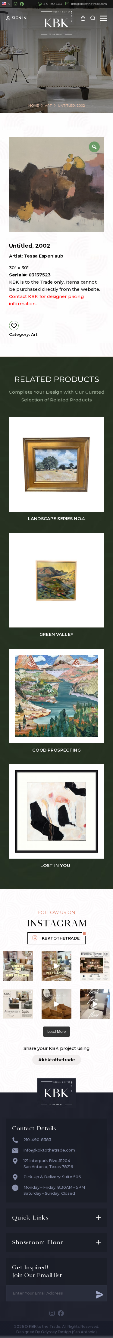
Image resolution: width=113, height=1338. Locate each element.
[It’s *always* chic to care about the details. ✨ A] (57, 966)
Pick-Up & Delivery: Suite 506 (52, 1177)
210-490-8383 (52, 3)
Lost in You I (56, 865)
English (6, 3)
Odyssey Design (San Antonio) (69, 1332)
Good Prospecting (56, 750)
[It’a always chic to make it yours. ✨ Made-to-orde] (18, 966)
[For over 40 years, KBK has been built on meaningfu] (18, 1004)
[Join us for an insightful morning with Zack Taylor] (95, 966)
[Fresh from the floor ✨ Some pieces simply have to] (95, 1004)
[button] (14, 325)
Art (34, 334)
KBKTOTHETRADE (61, 938)
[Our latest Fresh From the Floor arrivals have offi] (57, 1004)
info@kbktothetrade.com (89, 3)
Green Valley (56, 634)
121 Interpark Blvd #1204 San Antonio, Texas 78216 (48, 1163)
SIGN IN (19, 18)
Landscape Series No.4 (56, 518)
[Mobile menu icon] (103, 18)
